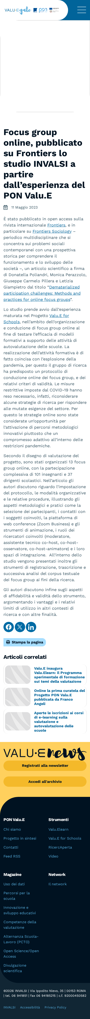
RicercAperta (60, 847)
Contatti (10, 847)
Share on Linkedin (31, 627)
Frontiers (56, 225)
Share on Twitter (20, 627)
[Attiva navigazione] (81, 10)
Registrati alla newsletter (45, 765)
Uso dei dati (14, 884)
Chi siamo (12, 829)
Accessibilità (30, 1007)
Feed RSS (11, 856)
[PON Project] (50, 10)
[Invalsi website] (34, 10)
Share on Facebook (8, 627)
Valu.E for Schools (64, 838)
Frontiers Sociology (52, 231)
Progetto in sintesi (19, 838)
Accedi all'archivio (45, 781)
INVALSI (9, 1007)
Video (53, 856)
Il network (57, 884)
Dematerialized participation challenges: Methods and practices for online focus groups (42, 293)
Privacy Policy (55, 1007)
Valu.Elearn (58, 829)
